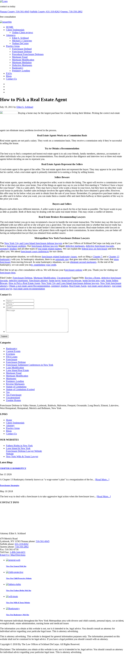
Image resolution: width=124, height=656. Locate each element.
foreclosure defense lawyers (44, 246)
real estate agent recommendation (29, 288)
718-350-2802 (22, 546)
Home (9, 420)
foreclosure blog (7, 272)
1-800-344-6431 (17, 552)
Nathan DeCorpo (20, 43)
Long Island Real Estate (17, 370)
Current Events (13, 351)
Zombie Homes (13, 400)
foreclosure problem (16, 246)
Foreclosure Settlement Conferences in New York (29, 365)
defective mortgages (75, 246)
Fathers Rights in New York (19, 445)
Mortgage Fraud (20, 57)
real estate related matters (50, 248)
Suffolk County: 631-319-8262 (45, 11)
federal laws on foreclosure (94, 248)
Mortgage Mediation (22, 62)
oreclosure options (73, 270)
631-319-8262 (21, 544)
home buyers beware (71, 280)
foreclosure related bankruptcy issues (59, 256)
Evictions (10, 354)
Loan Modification (15, 367)
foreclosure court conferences (35, 251)
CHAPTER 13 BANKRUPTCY (13, 468)
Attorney (10, 425)
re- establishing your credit (43, 264)
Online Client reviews (22, 32)
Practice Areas (13, 46)
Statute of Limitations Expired (20, 389)
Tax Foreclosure (13, 395)
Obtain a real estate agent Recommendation (29, 286)
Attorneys (10, 35)
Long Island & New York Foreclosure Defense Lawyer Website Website (24, 451)
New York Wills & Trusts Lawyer (22, 456)
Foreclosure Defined (22, 49)
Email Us (5, 555)
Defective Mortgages (22, 65)
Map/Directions (17, 555)
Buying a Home (92, 278)
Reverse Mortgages (15, 384)
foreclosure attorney (38, 280)
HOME (9, 27)
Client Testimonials (15, 29)
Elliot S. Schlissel (20, 38)
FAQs (9, 73)
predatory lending (8, 248)
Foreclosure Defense (22, 51)
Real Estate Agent (77, 286)
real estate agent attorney (99, 286)
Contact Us (11, 79)
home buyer (54, 280)
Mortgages (11, 378)
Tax (8, 392)
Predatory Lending (21, 70)
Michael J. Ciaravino (22, 40)
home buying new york (94, 280)
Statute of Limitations (16, 386)
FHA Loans (11, 356)
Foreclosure (11, 359)
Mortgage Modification (23, 59)
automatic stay (62, 259)
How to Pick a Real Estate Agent (24, 283)
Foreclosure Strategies (9, 485)
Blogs (9, 76)
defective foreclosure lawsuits (100, 246)
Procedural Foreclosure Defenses (28, 54)
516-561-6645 (42, 541)
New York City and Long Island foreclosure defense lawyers (33, 243)
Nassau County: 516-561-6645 (14, 11)
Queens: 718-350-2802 (71, 11)
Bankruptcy (17, 68)
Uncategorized (64, 278)
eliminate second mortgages (83, 262)
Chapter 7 (98, 256)
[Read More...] (102, 479)
